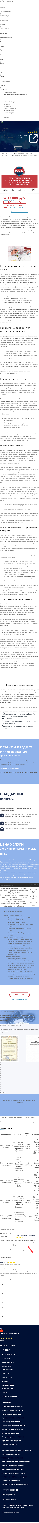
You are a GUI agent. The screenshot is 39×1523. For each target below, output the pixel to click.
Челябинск (3, 90)
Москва (2, 7)
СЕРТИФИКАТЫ (7, 1370)
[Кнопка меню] (5, 149)
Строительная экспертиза (11, 1441)
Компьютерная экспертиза (11, 1422)
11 (0, 1084)
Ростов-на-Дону (5, 81)
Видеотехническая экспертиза (13, 1418)
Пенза (2, 46)
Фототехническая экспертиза (12, 1469)
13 (0, 1088)
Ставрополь (4, 20)
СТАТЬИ (4, 1393)
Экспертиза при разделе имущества (15, 1484)
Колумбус (5, 155)
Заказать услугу (19, 995)
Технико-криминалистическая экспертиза (17, 1450)
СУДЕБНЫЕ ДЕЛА (8, 1385)
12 (0, 1086)
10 (0, 1082)
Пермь (2, 77)
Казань (2, 64)
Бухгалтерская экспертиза (11, 1414)
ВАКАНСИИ (6, 1358)
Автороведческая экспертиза (12, 1406)
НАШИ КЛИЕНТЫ (8, 1362)
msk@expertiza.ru (8, 1495)
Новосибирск (4, 29)
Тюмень (3, 24)
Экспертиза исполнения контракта (14, 1477)
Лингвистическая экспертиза (12, 1429)
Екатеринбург (4, 16)
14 (0, 1091)
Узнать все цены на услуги (19, 212)
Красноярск (4, 68)
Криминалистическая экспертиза (14, 1425)
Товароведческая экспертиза (12, 1458)
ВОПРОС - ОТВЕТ (7, 1377)
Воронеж (3, 42)
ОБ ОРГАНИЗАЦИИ (9, 1355)
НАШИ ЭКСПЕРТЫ (8, 1389)
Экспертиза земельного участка (13, 1473)
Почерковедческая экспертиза (13, 1437)
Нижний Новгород (6, 37)
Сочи (1, 50)
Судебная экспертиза (9, 1444)
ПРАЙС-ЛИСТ (6, 1366)
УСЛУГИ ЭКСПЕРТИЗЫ (9, 1396)
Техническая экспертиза (11, 1454)
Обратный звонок (9, 1499)
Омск (2, 72)
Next (4, 1093)
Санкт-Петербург (5, 11)
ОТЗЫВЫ (5, 1381)
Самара (2, 85)
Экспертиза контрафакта (11, 1481)
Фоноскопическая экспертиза (13, 1465)
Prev (1, 1093)
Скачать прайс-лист (19, 1000)
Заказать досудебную (15, 205)
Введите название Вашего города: (16, 94)
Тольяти (3, 55)
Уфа (1, 59)
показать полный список (8, 1229)
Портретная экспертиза (10, 1433)
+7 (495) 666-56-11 (10, 1490)
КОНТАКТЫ (6, 1374)
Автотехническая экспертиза (12, 1410)
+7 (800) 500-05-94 (22, 136)
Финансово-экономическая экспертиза (16, 1462)
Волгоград (3, 33)
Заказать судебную (17, 208)
